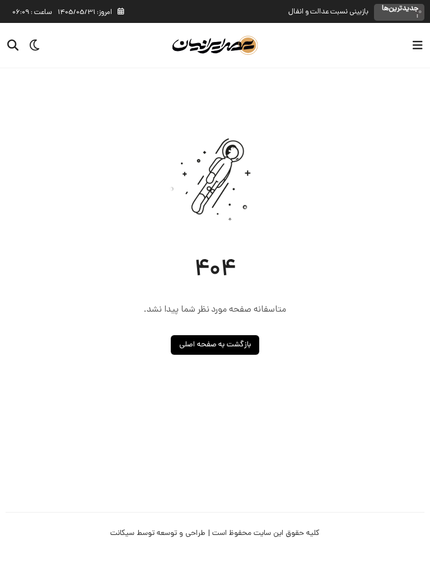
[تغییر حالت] (31, 45)
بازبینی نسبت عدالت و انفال (328, 12)
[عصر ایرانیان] (215, 45)
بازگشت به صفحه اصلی (215, 345)
